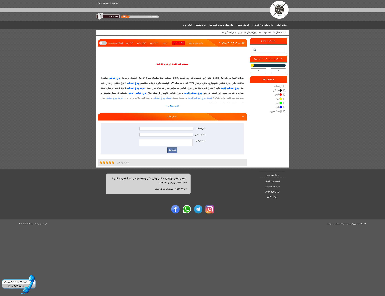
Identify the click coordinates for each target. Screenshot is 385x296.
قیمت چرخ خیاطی (272, 181)
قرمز (277, 94)
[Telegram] (198, 209)
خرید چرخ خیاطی (272, 186)
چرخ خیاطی (272, 196)
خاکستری (274, 111)
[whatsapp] (187, 209)
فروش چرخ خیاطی (272, 191)
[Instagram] (209, 209)
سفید (276, 86)
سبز (277, 103)
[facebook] (175, 209)
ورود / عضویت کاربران (106, 3)
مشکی (276, 90)
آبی (277, 107)
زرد (277, 98)
